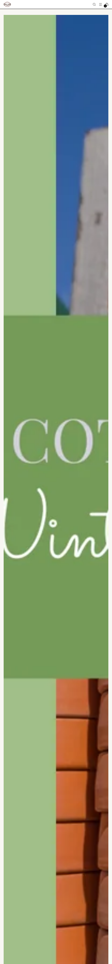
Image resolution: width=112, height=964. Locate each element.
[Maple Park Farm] (7, 4)
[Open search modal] (94, 4)
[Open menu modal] (101, 4)
